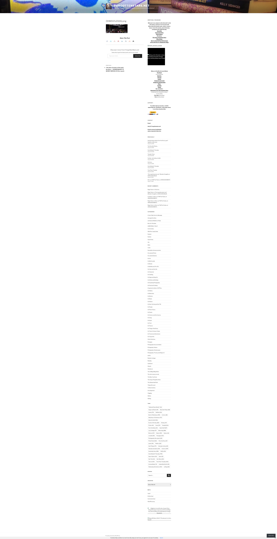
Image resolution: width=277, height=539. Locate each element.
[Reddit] (129, 41)
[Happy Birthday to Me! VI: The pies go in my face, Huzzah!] (159, 519)
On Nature (150, 301)
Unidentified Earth (164, 464)
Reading (149, 360)
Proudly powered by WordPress (112, 535)
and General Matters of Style (154, 220)
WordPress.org (151, 501)
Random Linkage (152, 358)
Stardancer (150, 369)
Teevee (151, 461)
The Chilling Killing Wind (153, 371)
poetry (149, 355)
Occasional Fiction (152, 253)
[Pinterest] (118, 41)
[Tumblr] (126, 41)
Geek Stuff (163, 428)
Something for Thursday (153, 150)
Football (165, 425)
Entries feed (150, 496)
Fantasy (164, 422)
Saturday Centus (163, 446)
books (151, 412)
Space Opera (152, 456)
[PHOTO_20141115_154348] (155, 45)
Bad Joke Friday (165, 409)
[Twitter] (111, 41)
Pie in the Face (163, 440)
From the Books (153, 428)
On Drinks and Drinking (153, 280)
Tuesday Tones (151, 154)
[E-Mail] (133, 41)
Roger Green (150, 189)
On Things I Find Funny (153, 328)
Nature (166, 433)
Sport (161, 456)
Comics (164, 415)
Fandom (149, 234)
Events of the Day (153, 422)
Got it (161, 537)
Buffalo (159, 412)
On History (150, 290)
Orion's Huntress (151, 339)
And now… (150, 162)
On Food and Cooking (152, 285)
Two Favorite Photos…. (153, 146)
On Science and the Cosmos (154, 315)
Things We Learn (151, 385)
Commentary (151, 228)
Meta (149, 245)
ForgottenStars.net (132, 5)
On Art (149, 258)
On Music (150, 298)
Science (165, 448)
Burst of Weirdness (154, 415)
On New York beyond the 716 (154, 304)
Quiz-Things (152, 446)
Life (148, 242)
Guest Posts (150, 239)
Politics (158, 443)
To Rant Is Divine (151, 387)
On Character (151, 272)
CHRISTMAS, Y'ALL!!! (152, 226)
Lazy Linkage (152, 430)
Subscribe (137, 56)
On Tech (150, 323)
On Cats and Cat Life (152, 269)
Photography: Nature (152, 347)
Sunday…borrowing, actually (154, 158)
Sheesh (149, 366)
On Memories (151, 293)
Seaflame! (150, 363)
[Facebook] (107, 41)
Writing (149, 398)
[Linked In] (122, 41)
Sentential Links (153, 451)
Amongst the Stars (152, 218)
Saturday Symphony (154, 448)
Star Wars (160, 459)
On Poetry (150, 312)
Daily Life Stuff (153, 420)
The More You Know (152, 377)
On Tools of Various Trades (154, 331)
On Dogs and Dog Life (153, 277)
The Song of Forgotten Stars (159, 37)
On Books (150, 263)
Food (158, 425)
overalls (151, 435)
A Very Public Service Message (155, 215)
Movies (151, 433)
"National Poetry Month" (155, 407)
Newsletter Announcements (154, 250)
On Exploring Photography (154, 282)
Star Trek (151, 459)
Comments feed (151, 498)
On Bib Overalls (151, 261)
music (149, 247)
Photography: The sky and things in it (156, 352)
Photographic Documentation (154, 344)
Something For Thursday (155, 453)
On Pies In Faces (151, 309)
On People (150, 307)
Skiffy (163, 451)
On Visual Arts (151, 336)
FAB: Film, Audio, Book (153, 231)
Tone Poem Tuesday (152, 170)
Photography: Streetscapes (154, 350)
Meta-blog (162, 430)
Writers (149, 396)
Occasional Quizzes (152, 255)
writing (167, 466)
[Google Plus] (114, 41)
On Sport (150, 320)
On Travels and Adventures (154, 334)
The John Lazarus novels (153, 374)
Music (159, 433)
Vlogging (150, 393)
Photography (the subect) (155, 438)
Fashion (149, 236)
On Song (150, 317)
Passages (150, 342)
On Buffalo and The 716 (153, 266)
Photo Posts (152, 440)
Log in (149, 493)
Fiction (151, 425)
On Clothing (150, 274)
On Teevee (150, 325)
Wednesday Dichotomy (155, 466)
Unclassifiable (152, 464)
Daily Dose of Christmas (155, 417)
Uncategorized (151, 390)
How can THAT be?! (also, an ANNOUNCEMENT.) (159, 179)
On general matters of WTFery (155, 288)
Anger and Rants (153, 409)
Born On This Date (152, 223)
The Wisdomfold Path (153, 382)
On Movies (150, 296)
